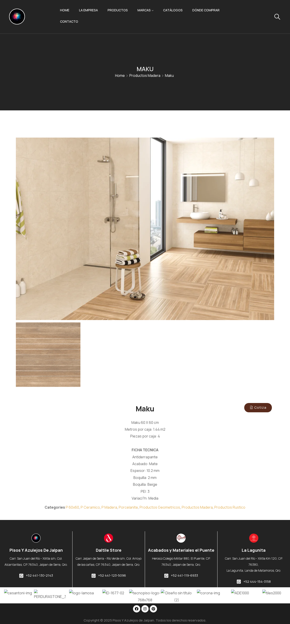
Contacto (69, 21)
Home (64, 10)
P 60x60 (72, 507)
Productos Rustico (229, 507)
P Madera (109, 507)
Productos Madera (144, 75)
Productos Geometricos (160, 507)
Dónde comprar (206, 10)
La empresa (88, 10)
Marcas (144, 10)
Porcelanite (128, 507)
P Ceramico (90, 507)
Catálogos (173, 10)
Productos (118, 10)
